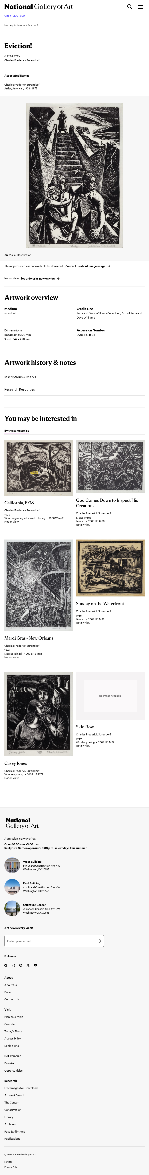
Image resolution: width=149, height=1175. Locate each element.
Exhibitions (11, 1045)
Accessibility (12, 1038)
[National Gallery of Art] (74, 822)
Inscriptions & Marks (20, 377)
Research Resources (19, 389)
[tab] (16, 431)
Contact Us (11, 999)
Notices (8, 1161)
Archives (10, 1124)
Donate (9, 1063)
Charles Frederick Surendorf (21, 84)
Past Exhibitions (14, 1131)
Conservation (12, 1110)
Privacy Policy (11, 1167)
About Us (10, 985)
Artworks (19, 25)
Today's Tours (13, 1031)
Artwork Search (14, 1095)
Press (7, 992)
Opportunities (13, 1070)
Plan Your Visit (13, 1017)
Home (8, 25)
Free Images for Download (21, 1088)
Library (8, 1117)
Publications (12, 1138)
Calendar (10, 1024)
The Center (11, 1102)
